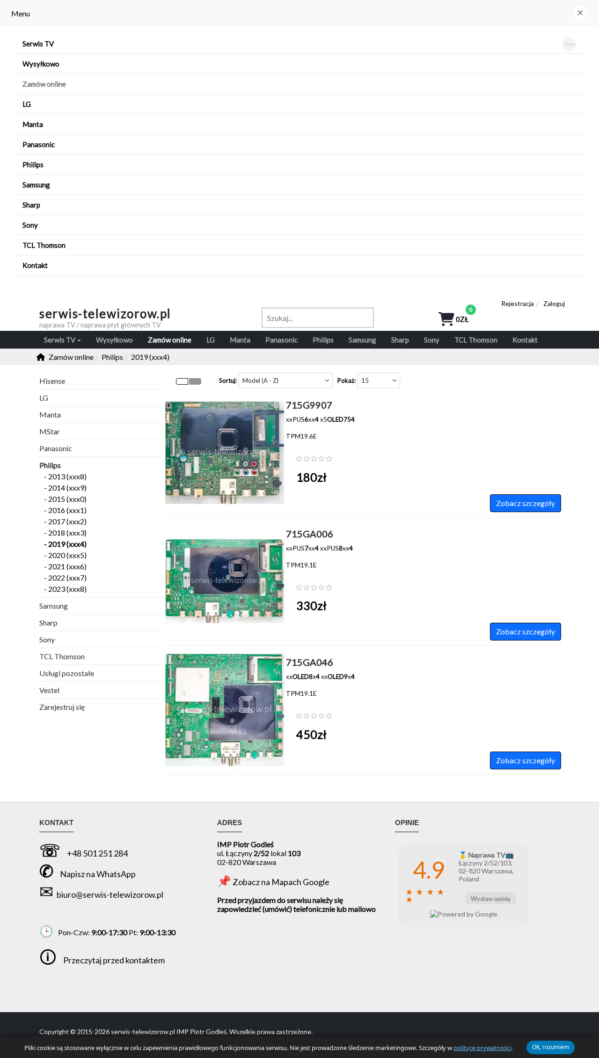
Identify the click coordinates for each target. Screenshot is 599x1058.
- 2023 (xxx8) (65, 588)
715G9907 (309, 404)
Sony (47, 639)
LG (43, 397)
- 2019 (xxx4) (65, 543)
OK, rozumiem (550, 1047)
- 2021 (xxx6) (65, 566)
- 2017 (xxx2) (65, 521)
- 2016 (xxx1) (65, 510)
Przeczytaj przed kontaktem (114, 960)
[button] (580, 13)
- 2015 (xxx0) (65, 498)
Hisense (52, 380)
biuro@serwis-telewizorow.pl (110, 894)
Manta (50, 414)
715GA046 (309, 662)
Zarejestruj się (62, 706)
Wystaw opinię (491, 898)
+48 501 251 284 (97, 853)
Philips (50, 465)
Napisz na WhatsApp (98, 874)
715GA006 (309, 533)
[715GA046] (224, 654)
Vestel (49, 689)
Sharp (48, 622)
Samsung (53, 605)
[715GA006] (224, 526)
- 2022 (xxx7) (65, 577)
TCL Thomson (62, 656)
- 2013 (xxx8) (65, 476)
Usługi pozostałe (66, 673)
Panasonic (55, 448)
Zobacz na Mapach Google (281, 882)
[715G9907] (224, 397)
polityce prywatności (482, 1047)
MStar (49, 431)
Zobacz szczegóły (525, 503)
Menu (20, 13)
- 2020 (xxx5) (65, 555)
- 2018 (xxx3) (65, 532)
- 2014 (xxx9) (65, 487)
